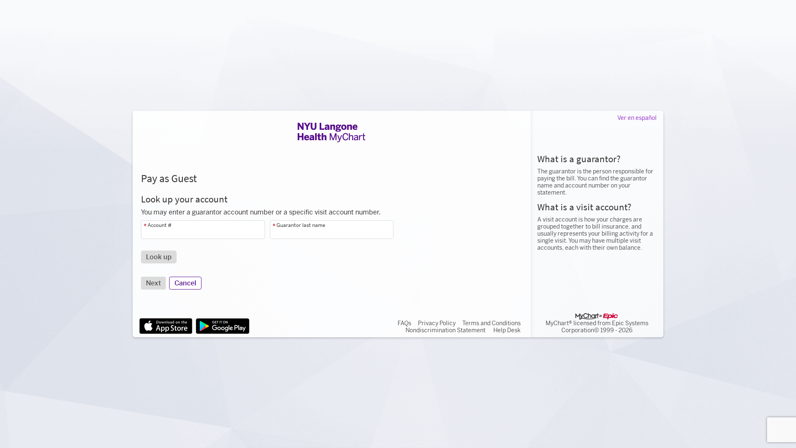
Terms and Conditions (491, 323)
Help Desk (507, 330)
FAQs (404, 323)
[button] (159, 257)
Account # (160, 225)
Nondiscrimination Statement (445, 330)
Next (153, 283)
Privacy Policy (437, 323)
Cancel (185, 283)
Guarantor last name (301, 225)
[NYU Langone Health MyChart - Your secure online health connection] (331, 132)
